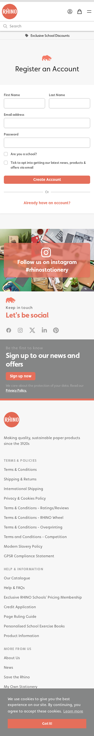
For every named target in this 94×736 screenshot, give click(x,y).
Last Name (57, 95)
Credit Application (20, 607)
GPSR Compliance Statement (29, 556)
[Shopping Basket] (79, 11)
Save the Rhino (17, 677)
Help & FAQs (14, 587)
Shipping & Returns (20, 479)
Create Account (47, 179)
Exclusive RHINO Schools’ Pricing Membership (43, 597)
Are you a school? (24, 154)
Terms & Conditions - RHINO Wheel (33, 517)
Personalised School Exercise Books (34, 626)
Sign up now (20, 376)
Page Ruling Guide (20, 616)
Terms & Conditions (20, 469)
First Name (12, 95)
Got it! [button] (47, 723)
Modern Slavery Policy (23, 546)
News (8, 667)
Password (11, 134)
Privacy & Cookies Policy (25, 498)
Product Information (21, 635)
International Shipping (23, 488)
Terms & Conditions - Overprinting (33, 527)
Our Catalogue (17, 578)
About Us (12, 658)
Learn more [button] (73, 711)
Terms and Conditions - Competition (35, 536)
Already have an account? (47, 203)
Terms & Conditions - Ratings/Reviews (36, 508)
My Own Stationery (20, 686)
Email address (14, 115)
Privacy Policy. (16, 390)
